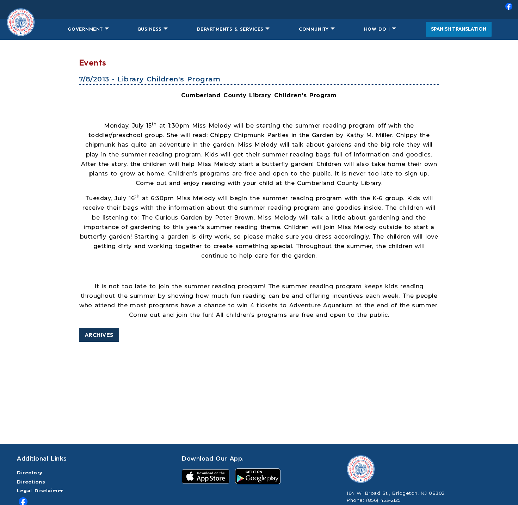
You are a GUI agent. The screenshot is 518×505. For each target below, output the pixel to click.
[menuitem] (259, 9)
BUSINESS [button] (150, 29)
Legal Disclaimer (40, 490)
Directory (30, 472)
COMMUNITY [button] (314, 29)
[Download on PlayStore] (257, 476)
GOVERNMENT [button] (85, 29)
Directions (31, 482)
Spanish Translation (458, 29)
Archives (99, 334)
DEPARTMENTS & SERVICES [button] (230, 29)
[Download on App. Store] (205, 476)
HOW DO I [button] (377, 29)
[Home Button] (21, 29)
